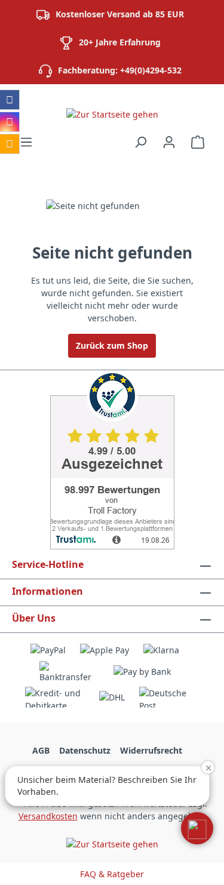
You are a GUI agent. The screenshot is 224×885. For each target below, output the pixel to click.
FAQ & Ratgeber (112, 874)
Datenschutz (85, 750)
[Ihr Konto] (169, 142)
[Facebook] (9, 99)
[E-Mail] (9, 143)
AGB (41, 750)
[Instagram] (9, 121)
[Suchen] (140, 142)
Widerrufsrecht (151, 750)
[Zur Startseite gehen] (112, 114)
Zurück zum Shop (112, 345)
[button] (197, 828)
